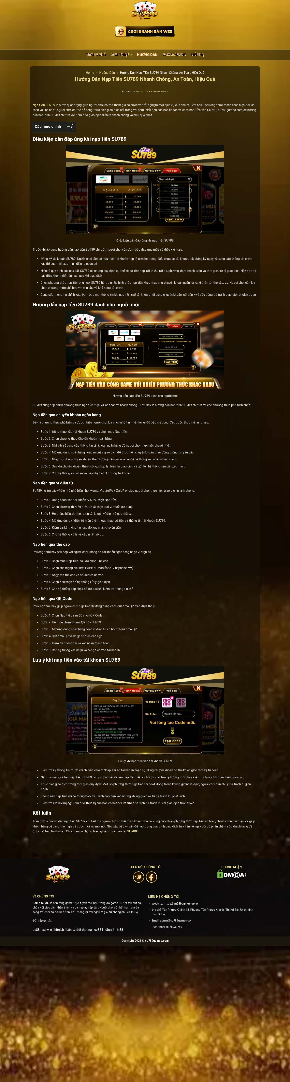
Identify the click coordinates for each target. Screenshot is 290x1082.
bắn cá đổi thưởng (79, 930)
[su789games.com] (145, 14)
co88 (97, 930)
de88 (36, 930)
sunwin (47, 930)
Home (90, 73)
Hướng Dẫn (147, 55)
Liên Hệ (197, 55)
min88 (119, 930)
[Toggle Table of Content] (67, 127)
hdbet (108, 930)
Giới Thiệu (120, 55)
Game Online (174, 55)
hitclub (59, 930)
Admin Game (160, 91)
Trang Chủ (96, 55)
